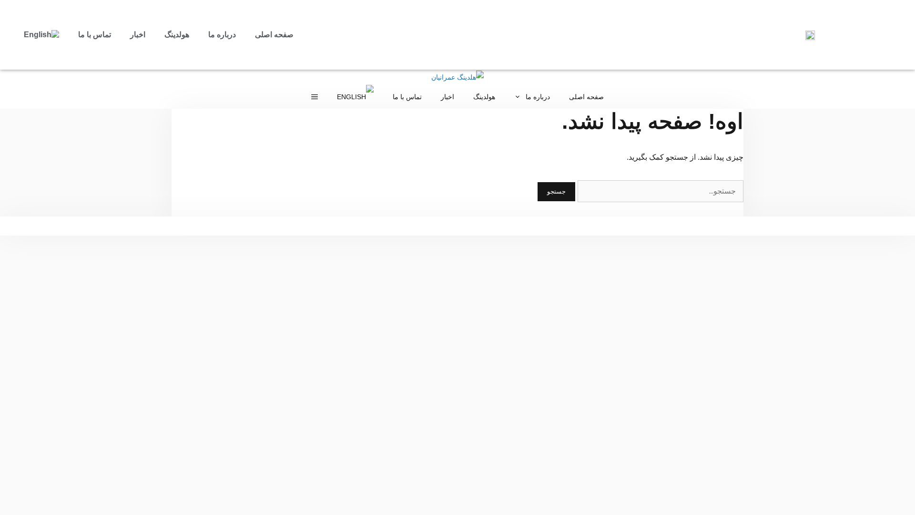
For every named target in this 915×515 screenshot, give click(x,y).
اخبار (137, 35)
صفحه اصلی (274, 35)
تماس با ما (94, 35)
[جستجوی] (659, 191)
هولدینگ (176, 35)
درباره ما (222, 35)
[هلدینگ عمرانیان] (457, 77)
